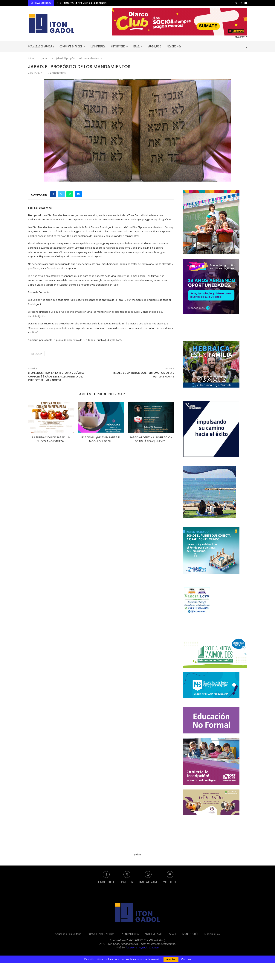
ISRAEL (136, 46)
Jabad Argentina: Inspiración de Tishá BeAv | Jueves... (101, 439)
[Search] (245, 46)
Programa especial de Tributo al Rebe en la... (151, 439)
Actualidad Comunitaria (41, 46)
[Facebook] (232, 3)
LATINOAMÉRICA (98, 46)
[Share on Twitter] (61, 194)
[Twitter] (236, 3)
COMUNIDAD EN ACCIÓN (70, 46)
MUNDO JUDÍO (154, 46)
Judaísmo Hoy (174, 46)
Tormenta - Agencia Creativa (142, 947)
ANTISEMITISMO (118, 46)
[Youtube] (246, 3)
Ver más (186, 959)
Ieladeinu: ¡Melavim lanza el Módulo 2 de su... (51, 439)
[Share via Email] (78, 194)
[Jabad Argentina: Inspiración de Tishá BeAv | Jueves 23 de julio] (101, 417)
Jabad (45, 58)
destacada (36, 353)
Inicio (31, 58)
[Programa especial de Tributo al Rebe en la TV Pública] (151, 417)
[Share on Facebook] (53, 194)
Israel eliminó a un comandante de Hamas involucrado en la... (101, 3)
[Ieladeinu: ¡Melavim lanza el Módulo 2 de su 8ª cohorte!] (51, 417)
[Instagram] (241, 3)
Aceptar (171, 959)
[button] (57, 3)
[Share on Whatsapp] (69, 194)
